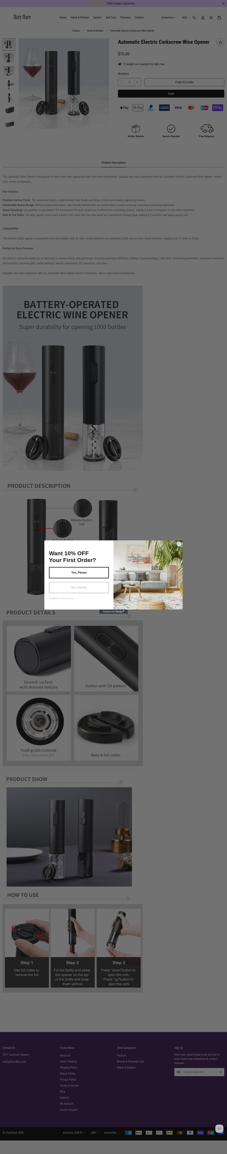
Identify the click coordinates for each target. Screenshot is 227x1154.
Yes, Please (79, 572)
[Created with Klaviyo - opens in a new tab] (113, 612)
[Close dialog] (179, 544)
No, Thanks (79, 587)
